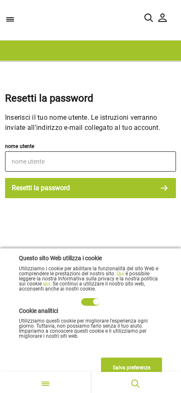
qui (46, 284)
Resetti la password (41, 188)
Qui (120, 274)
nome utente (19, 146)
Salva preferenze (131, 368)
